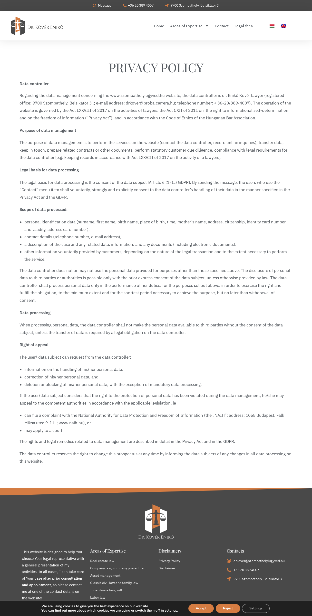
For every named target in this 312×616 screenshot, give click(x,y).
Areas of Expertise (186, 25)
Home (159, 25)
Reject (228, 608)
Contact (222, 25)
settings (171, 610)
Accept (201, 608)
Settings (255, 608)
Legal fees (243, 25)
